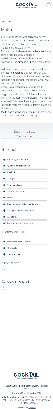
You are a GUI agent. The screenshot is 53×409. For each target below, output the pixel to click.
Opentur (32, 407)
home (3, 22)
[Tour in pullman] (24, 131)
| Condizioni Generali (29, 386)
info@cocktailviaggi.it (13, 397)
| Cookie (44, 386)
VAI (4, 269)
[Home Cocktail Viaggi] (26, 5)
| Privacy (26, 388)
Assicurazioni (12, 386)
